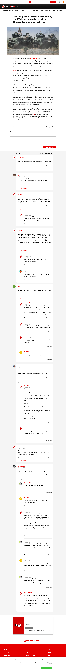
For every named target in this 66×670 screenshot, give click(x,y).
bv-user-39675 (21, 466)
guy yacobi (20, 175)
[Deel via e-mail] (52, 127)
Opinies (16, 10)
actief (33, 114)
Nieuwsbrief (35, 10)
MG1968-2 (26, 385)
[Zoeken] (57, 2)
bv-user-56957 (27, 482)
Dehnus (20, 230)
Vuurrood (26, 336)
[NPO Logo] (63, 2)
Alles (60, 10)
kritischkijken (27, 351)
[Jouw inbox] (59, 2)
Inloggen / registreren (49, 147)
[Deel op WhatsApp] (50, 127)
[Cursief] (13, 143)
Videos (41, 10)
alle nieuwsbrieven (47, 630)
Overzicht (5, 10)
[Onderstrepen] (15, 143)
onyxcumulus (21, 157)
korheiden (20, 194)
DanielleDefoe (27, 269)
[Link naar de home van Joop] (3, 6)
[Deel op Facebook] (42, 127)
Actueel (11, 10)
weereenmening (28, 322)
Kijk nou (28, 10)
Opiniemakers (47, 10)
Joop (7, 6)
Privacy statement (31, 632)
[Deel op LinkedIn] (47, 127)
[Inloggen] (61, 2)
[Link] (17, 143)
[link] (18, 122)
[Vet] (12, 143)
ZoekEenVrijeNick (28, 427)
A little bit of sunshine (29, 302)
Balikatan (15, 70)
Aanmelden (29, 627)
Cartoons (22, 10)
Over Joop (55, 10)
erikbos (25, 510)
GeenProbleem (27, 254)
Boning (19, 286)
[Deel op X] (44, 127)
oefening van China (34, 58)
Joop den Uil (21, 366)
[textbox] (33, 139)
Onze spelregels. (13, 133)
